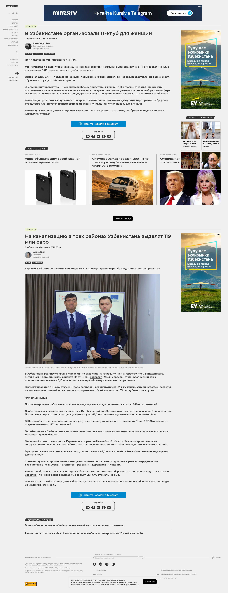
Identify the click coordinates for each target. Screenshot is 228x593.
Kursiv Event (13, 45)
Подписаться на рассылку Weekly (109, 555)
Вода (28, 263)
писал (49, 110)
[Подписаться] (141, 558)
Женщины (38, 54)
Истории (14, 23)
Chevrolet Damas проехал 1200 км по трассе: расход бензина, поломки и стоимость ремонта (120, 162)
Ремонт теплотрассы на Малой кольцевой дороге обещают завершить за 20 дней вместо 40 (84, 533)
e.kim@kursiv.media (41, 257)
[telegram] (106, 564)
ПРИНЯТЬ (150, 581)
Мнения (14, 36)
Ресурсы (14, 32)
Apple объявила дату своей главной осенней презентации (52, 160)
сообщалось (43, 471)
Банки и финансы (10, 29)
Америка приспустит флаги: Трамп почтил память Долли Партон (187, 160)
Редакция (14, 59)
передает (54, 70)
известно (31, 474)
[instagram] (100, 564)
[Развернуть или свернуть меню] (17, 52)
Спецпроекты (12, 66)
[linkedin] (113, 564)
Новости (14, 20)
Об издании (101, 570)
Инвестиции (13, 26)
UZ (13, 13)
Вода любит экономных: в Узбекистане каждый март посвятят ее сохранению (74, 525)
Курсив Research (11, 39)
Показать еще (123, 218)
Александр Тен (41, 43)
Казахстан (13, 77)
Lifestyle (14, 42)
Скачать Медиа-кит (168, 579)
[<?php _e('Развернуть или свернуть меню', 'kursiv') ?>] (17, 73)
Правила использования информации (176, 570)
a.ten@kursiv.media (41, 49)
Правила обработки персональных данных (178, 574)
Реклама (14, 62)
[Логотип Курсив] (12, 6)
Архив (99, 574)
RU (9, 13)
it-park (29, 54)
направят (96, 377)
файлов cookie (132, 584)
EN (17, 13)
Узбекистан (13, 80)
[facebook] (94, 564)
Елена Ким (39, 252)
